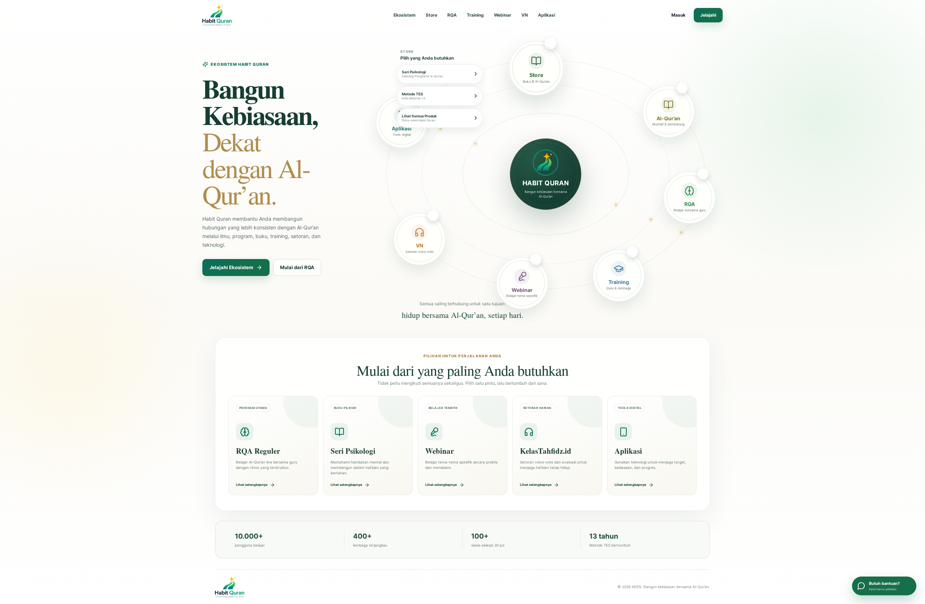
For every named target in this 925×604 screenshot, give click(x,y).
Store (431, 15)
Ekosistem (404, 15)
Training (475, 15)
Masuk (678, 15)
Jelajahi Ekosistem (231, 267)
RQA (452, 15)
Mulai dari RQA (297, 267)
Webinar (502, 15)
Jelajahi (708, 15)
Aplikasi (546, 15)
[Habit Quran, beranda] (233, 15)
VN (524, 15)
